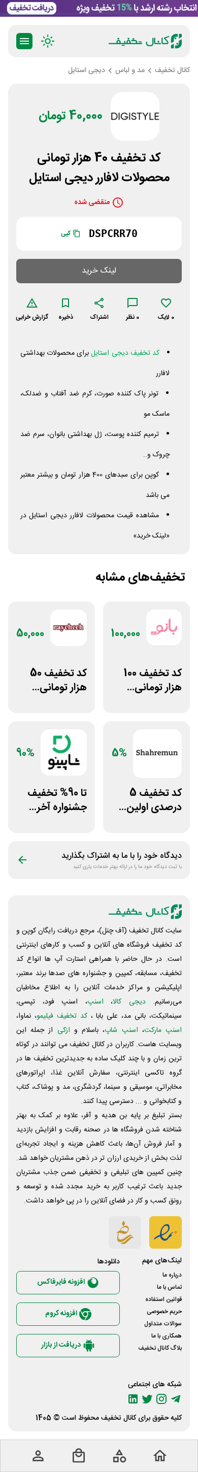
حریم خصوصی (164, 1312)
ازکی (63, 1030)
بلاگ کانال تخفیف (160, 1348)
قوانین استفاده (163, 1299)
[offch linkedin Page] (133, 1399)
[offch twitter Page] (147, 1399)
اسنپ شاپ (121, 1030)
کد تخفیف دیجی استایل (125, 353)
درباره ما (172, 1275)
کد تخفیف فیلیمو (62, 1016)
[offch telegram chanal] (176, 1399)
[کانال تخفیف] (145, 41)
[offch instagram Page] (161, 1399)
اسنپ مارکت (163, 1030)
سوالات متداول (163, 1324)
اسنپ (95, 1002)
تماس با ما (169, 1287)
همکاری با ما (166, 1336)
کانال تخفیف (118, 1418)
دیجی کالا (129, 1002)
